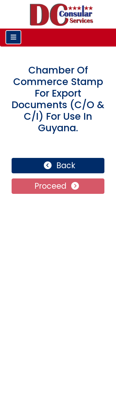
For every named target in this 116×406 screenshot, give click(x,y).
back (64, 165)
